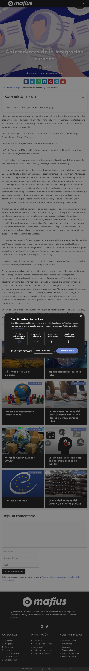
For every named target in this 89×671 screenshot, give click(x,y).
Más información (17, 328)
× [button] (81, 316)
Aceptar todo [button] (67, 351)
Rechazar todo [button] (43, 351)
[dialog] (44, 336)
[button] (21, 351)
